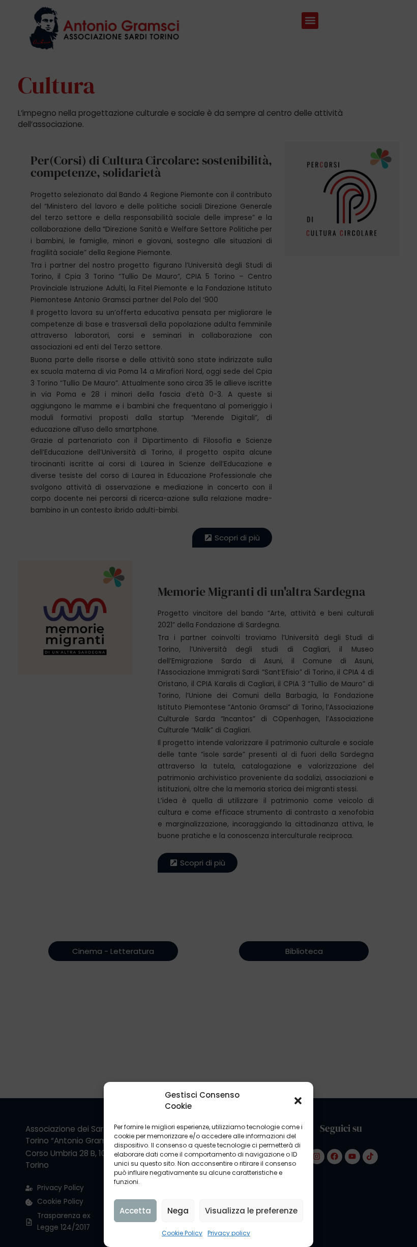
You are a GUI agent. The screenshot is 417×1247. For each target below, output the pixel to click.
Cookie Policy (182, 1233)
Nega (178, 1210)
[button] (298, 1101)
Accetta (135, 1210)
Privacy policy (228, 1233)
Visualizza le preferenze (251, 1210)
